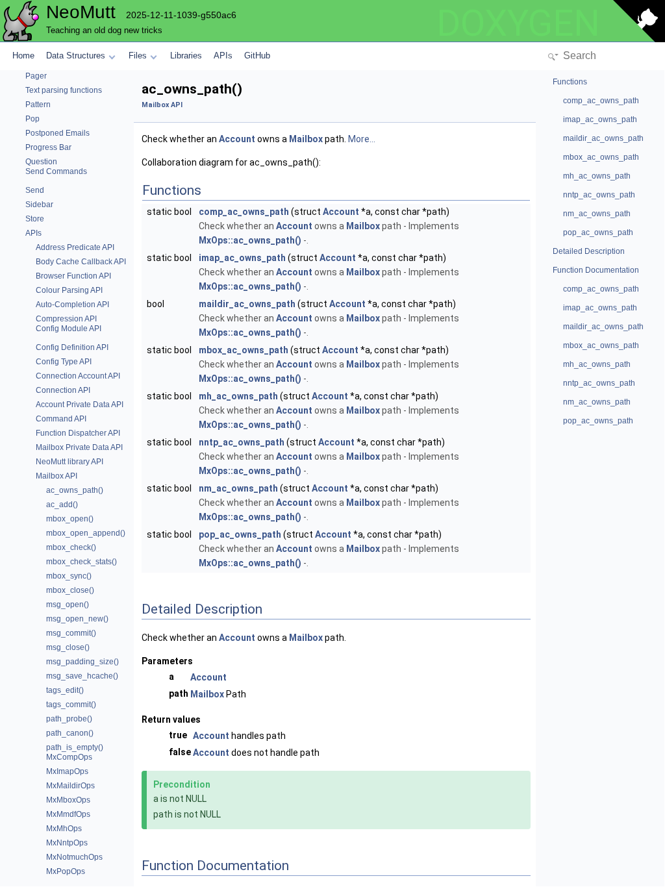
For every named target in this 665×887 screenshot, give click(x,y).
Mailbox (306, 139)
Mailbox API (162, 105)
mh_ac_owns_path (238, 396)
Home (23, 55)
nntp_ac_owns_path (241, 442)
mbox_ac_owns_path (243, 350)
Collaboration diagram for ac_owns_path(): (231, 162)
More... (361, 139)
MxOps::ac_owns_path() (250, 240)
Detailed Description (589, 251)
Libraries (186, 55)
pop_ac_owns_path (240, 534)
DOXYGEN (518, 23)
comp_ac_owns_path (244, 211)
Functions (570, 81)
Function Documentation (596, 270)
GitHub (257, 55)
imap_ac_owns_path (242, 258)
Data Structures (75, 55)
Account (237, 139)
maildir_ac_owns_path (247, 304)
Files (138, 55)
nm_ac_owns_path (238, 488)
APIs (223, 55)
